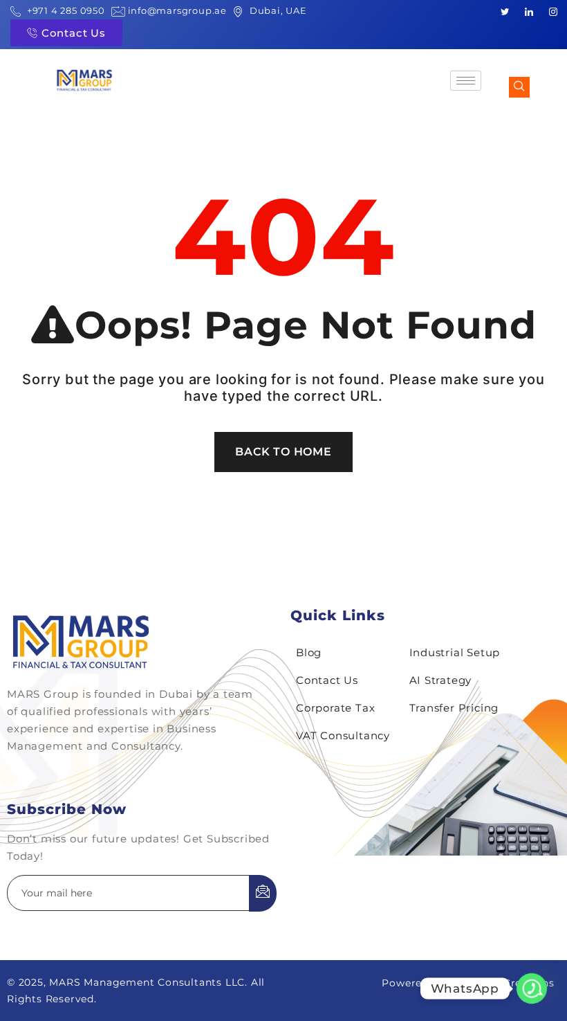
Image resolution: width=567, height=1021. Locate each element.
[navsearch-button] (519, 87)
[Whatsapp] (532, 988)
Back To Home (283, 451)
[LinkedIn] (529, 11)
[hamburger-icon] (465, 81)
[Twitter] (504, 11)
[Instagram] (553, 11)
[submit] (263, 893)
